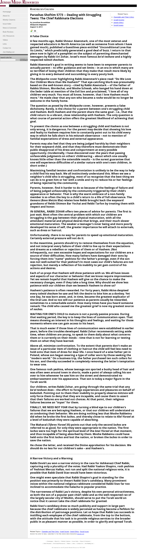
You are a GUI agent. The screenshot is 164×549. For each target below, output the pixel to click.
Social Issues (118, 25)
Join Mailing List (89, 543)
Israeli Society (119, 20)
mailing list (80, 534)
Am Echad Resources (59, 543)
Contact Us (80, 543)
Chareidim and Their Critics (124, 17)
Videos (69, 543)
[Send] (31, 32)
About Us (57, 541)
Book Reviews (48, 543)
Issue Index (75, 541)
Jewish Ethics (119, 22)
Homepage (50, 541)
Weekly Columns (65, 541)
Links (73, 543)
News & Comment (85, 541)
